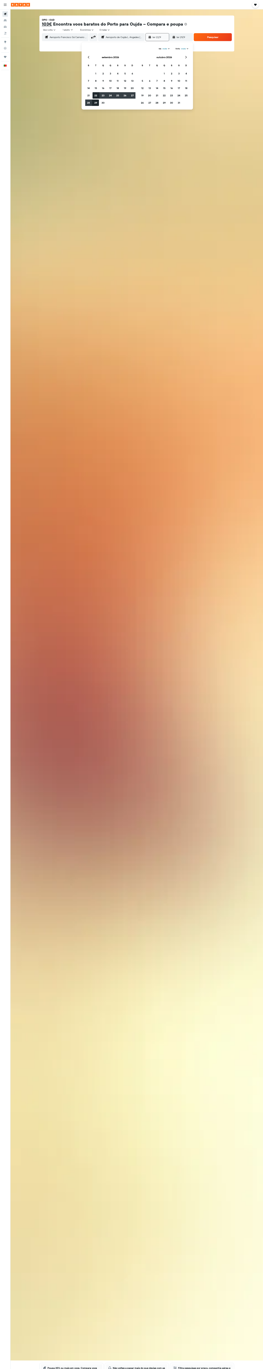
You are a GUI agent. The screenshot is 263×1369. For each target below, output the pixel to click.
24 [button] (110, 95)
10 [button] (110, 80)
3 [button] (110, 73)
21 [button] (88, 95)
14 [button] (88, 88)
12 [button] (125, 80)
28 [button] (88, 102)
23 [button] (103, 95)
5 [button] (125, 73)
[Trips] (5, 57)
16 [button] (103, 88)
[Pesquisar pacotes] (5, 33)
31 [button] (179, 102)
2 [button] (103, 73)
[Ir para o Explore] (5, 42)
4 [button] (117, 73)
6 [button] (132, 73)
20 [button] (132, 88)
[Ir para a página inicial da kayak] (20, 5)
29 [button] (95, 102)
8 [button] (95, 80)
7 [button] (88, 80)
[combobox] (49, 29)
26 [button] (125, 95)
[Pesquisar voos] (5, 14)
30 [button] (103, 102)
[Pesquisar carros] (5, 27)
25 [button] (117, 95)
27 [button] (132, 95)
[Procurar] (5, 20)
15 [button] (96, 88)
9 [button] (103, 80)
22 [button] (95, 95)
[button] (5, 4)
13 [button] (132, 80)
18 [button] (118, 88)
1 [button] (95, 73)
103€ (47, 24)
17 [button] (110, 88)
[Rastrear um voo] (5, 48)
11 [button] (118, 80)
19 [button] (125, 88)
